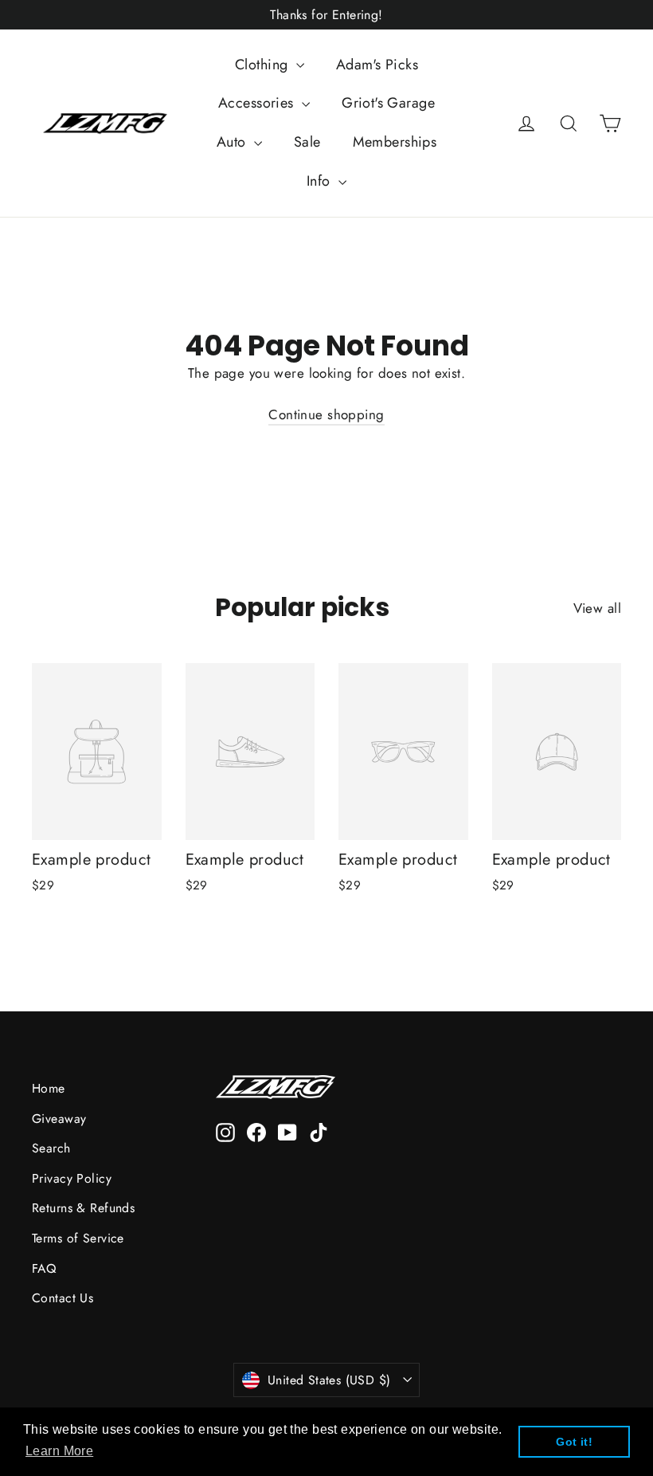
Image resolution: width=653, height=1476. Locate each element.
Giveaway (59, 1118)
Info (320, 181)
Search (51, 1148)
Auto (233, 142)
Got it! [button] (574, 1441)
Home (48, 1088)
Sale (307, 142)
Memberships (395, 142)
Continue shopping (326, 414)
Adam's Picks (377, 64)
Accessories (258, 102)
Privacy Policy (71, 1178)
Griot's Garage (388, 102)
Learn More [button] (59, 1451)
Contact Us (62, 1298)
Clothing (263, 64)
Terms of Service (78, 1238)
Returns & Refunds (83, 1208)
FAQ (44, 1268)
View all (597, 608)
